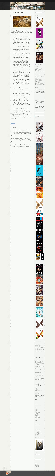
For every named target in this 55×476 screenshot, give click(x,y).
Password (36, 114)
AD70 (15, 144)
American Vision (37, 422)
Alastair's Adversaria (37, 401)
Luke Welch (36, 410)
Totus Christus (36, 393)
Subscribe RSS (8, 473)
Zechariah (29, 144)
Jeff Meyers (36, 407)
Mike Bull (36, 345)
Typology (41, 381)
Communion (36, 363)
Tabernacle (42, 380)
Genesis (41, 369)
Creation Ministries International (39, 427)
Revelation (37, 379)
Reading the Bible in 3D (38, 390)
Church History (36, 362)
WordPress (38, 473)
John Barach (36, 409)
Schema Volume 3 (37, 74)
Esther (38, 368)
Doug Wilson (38, 367)
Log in (36, 463)
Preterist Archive (37, 432)
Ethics (35, 387)
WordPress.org (37, 466)
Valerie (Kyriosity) (37, 346)
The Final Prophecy (39, 344)
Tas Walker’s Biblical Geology (39, 433)
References (14, 127)
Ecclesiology (36, 368)
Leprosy (21, 144)
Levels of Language (37, 77)
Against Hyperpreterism (40, 382)
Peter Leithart (36, 413)
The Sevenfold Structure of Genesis (39, 76)
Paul (40, 375)
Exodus (40, 368)
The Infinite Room (37, 82)
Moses (38, 375)
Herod (16, 144)
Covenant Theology (37, 365)
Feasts (36, 369)
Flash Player (39, 396)
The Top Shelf (37, 78)
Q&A (35, 388)
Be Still (36, 423)
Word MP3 (36, 435)
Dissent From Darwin (37, 430)
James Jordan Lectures (38, 431)
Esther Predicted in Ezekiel (38, 79)
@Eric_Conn (37, 101)
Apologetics (36, 383)
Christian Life (36, 386)
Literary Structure (38, 374)
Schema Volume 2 (37, 75)
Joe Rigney (36, 408)
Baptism (38, 361)
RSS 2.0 (20, 146)
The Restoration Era (37, 392)
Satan (40, 379)
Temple (27, 144)
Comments (37, 465)
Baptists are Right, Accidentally (39, 83)
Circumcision (40, 362)
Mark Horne (36, 411)
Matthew (25, 144)
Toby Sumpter (36, 418)
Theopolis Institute (37, 417)
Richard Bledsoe (37, 415)
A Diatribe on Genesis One (38, 68)
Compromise (39, 363)
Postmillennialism (38, 378)
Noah (39, 375)
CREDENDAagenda (37, 429)
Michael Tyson (43, 473)
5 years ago (36, 100)
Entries (36, 464)
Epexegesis (36, 405)
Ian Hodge (36, 406)
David (35, 367)
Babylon (35, 361)
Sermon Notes (36, 391)
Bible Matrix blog (38, 64)
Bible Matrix (41, 361)
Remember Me (37, 116)
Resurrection (42, 378)
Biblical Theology (37, 385)
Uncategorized (36, 394)
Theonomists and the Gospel (38, 81)
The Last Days (37, 434)
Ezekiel (41, 368)
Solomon (42, 379)
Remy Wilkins (37, 414)
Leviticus (23, 144)
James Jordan (19, 144)
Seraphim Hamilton (37, 416)
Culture (40, 366)
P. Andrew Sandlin (37, 412)
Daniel (43, 366)
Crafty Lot (39, 345)
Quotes (35, 389)
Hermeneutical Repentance (38, 80)
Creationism (36, 428)
